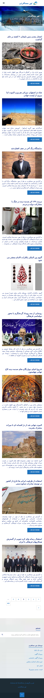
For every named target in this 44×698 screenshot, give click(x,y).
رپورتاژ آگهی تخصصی (35, 658)
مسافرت (40, 49)
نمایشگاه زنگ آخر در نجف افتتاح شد (26, 148)
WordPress (21, 683)
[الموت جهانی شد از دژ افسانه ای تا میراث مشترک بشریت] (12, 444)
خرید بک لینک (38, 650)
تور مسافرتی (25, 3)
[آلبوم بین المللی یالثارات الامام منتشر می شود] (12, 276)
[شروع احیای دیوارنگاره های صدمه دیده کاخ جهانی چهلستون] (12, 388)
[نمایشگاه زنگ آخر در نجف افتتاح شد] (12, 165)
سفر (39, 48)
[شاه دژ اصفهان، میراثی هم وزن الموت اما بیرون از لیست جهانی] (12, 112)
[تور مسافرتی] (35, 3)
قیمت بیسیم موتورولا (35, 669)
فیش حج (39, 665)
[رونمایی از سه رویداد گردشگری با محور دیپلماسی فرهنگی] (12, 332)
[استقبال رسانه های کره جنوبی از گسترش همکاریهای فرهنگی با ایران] (12, 558)
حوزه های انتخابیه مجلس (34, 662)
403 (8, 603)
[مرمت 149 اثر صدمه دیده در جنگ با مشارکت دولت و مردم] (12, 221)
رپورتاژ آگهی (38, 654)
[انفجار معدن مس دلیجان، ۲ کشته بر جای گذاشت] (12, 56)
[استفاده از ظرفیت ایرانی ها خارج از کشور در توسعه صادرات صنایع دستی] (12, 500)
